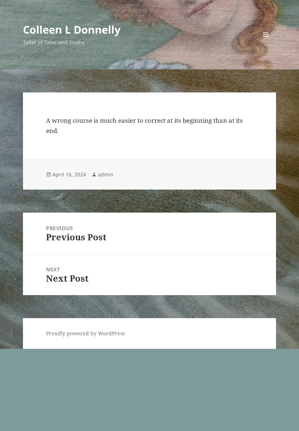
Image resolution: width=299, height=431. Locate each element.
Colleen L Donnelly (72, 29)
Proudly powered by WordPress (85, 333)
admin (105, 174)
